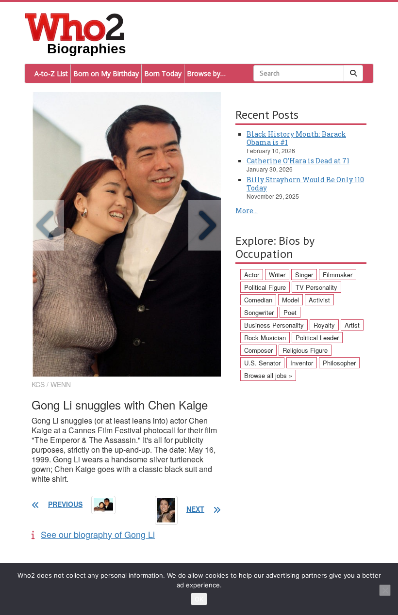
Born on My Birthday (106, 73)
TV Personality (316, 287)
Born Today (163, 73)
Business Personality (274, 325)
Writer (277, 274)
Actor (251, 274)
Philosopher (339, 362)
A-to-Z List (51, 73)
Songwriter (259, 312)
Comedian (258, 299)
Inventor (301, 362)
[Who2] (74, 26)
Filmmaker (337, 274)
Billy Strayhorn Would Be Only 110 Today (305, 183)
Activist (319, 299)
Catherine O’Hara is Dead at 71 (298, 160)
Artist (352, 325)
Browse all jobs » (268, 375)
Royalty (324, 325)
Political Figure (265, 287)
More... (246, 210)
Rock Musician (265, 337)
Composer (258, 350)
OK (199, 599)
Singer (304, 274)
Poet (290, 312)
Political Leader (317, 337)
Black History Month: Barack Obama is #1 (296, 138)
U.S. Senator (262, 362)
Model (290, 299)
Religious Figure (305, 350)
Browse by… (206, 73)
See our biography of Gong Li (98, 534)
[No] (385, 590)
